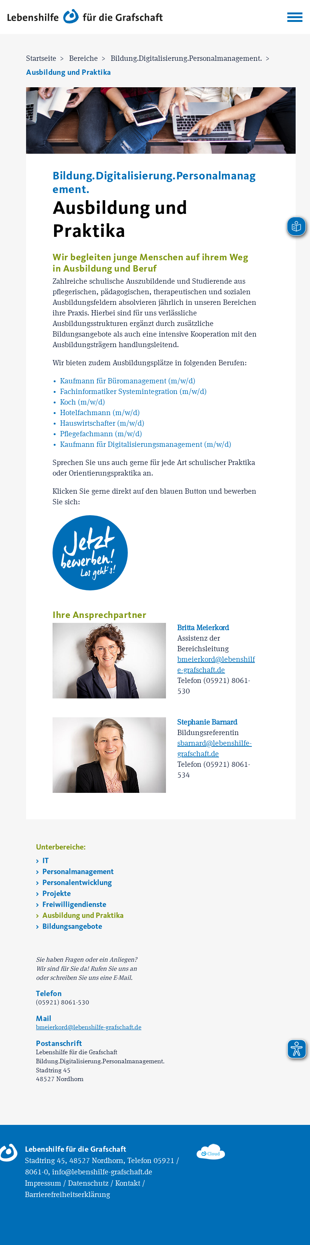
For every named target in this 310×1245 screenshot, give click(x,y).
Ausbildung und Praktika (68, 72)
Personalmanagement (77, 871)
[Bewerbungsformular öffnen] (90, 552)
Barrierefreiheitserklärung (67, 1195)
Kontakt (127, 1184)
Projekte (56, 893)
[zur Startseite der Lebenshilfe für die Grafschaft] (85, 15)
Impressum (43, 1184)
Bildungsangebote (71, 926)
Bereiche (83, 59)
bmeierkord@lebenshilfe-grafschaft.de (88, 1027)
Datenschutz (88, 1184)
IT (45, 860)
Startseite (41, 59)
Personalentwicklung (76, 882)
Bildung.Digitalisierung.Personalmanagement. (186, 59)
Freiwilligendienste (73, 904)
